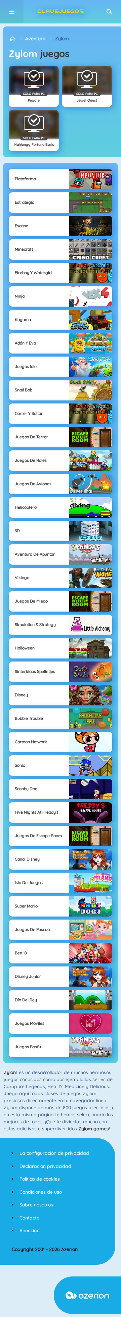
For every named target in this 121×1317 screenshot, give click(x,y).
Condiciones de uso (40, 1192)
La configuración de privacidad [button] (54, 1153)
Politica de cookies (39, 1179)
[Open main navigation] (12, 11)
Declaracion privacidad (45, 1166)
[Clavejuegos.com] (12, 38)
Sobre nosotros (36, 1205)
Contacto (29, 1218)
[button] (109, 11)
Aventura (35, 39)
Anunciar (29, 1231)
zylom (62, 39)
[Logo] (60, 11)
